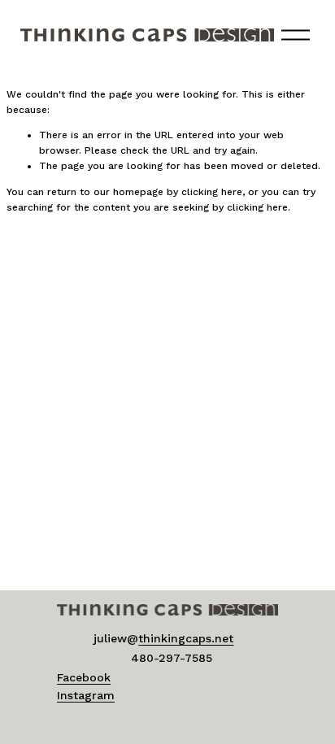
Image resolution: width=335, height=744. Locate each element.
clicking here (211, 192)
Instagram (86, 695)
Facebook (84, 677)
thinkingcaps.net (185, 638)
